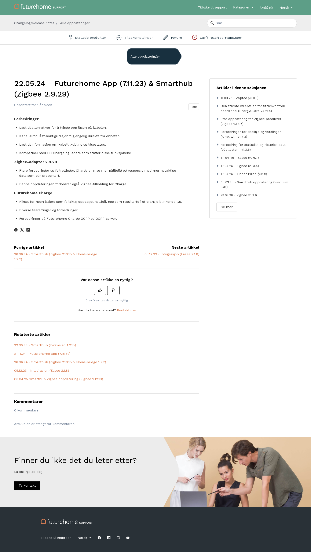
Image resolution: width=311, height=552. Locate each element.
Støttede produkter (90, 38)
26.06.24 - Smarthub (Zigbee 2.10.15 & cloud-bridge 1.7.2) (60, 362)
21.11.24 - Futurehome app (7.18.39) (42, 354)
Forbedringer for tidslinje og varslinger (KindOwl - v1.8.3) (251, 134)
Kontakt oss (126, 310)
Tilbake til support (212, 7)
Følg (194, 106)
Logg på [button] (266, 7)
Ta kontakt (27, 485)
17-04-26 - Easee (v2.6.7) (240, 158)
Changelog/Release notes (34, 23)
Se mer (227, 207)
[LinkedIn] (28, 230)
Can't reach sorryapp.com (220, 38)
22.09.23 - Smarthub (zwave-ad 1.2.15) (45, 345)
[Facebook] (16, 230)
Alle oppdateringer (75, 23)
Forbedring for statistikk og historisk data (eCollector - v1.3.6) (253, 147)
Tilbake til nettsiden (56, 538)
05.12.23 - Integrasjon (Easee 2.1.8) (171, 254)
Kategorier (242, 7)
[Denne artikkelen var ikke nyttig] (113, 290)
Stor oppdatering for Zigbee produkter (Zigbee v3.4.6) (251, 121)
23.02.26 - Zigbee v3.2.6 (239, 195)
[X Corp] (22, 230)
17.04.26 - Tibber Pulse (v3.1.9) (244, 174)
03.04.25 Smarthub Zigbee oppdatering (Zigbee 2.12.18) (58, 379)
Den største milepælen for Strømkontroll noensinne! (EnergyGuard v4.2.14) (253, 108)
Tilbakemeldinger (138, 38)
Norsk (284, 8)
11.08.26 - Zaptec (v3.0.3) (240, 98)
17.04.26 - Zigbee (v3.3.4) (240, 166)
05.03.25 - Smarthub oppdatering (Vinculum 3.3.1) (254, 184)
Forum (176, 38)
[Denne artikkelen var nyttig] (100, 290)
